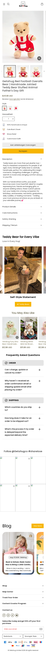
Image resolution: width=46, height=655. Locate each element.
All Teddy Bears (23, 304)
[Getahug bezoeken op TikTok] (12, 616)
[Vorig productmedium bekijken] (2, 71)
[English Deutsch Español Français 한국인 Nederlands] (12, 636)
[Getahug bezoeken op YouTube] (16, 616)
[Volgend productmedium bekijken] (44, 71)
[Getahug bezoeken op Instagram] (8, 616)
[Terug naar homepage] (23, 4)
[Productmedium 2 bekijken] (23, 71)
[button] (4, 4)
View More (37, 526)
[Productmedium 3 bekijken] (36, 71)
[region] (23, 71)
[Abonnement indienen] (40, 629)
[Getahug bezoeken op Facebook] (4, 616)
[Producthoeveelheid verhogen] (13, 119)
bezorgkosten (14, 99)
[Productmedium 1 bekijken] (10, 71)
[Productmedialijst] (23, 37)
